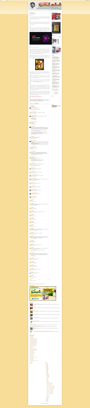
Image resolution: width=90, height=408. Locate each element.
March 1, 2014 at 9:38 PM (33, 134)
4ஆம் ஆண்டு (31, 354)
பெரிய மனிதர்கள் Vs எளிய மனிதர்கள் (55, 59)
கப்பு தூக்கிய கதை (53, 78)
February (48, 396)
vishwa (32, 182)
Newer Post (31, 279)
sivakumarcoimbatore (33, 189)
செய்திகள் (31, 337)
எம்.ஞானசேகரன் (32, 151)
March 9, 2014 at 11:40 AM (33, 238)
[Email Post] (34, 103)
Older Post (48, 279)
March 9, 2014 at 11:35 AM (33, 212)
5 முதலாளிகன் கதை (32, 348)
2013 (46, 398)
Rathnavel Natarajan (33, 196)
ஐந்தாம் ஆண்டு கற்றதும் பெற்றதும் (33, 349)
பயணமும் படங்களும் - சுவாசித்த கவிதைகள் (50, 386)
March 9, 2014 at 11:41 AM (33, 245)
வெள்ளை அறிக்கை (54, 72)
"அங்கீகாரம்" (50, 10)
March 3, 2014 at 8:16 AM (33, 176)
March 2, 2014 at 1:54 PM (33, 161)
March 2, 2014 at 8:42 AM (33, 149)
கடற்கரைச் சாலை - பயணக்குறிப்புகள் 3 (50, 391)
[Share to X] (36, 103)
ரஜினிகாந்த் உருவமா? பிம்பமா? (54, 81)
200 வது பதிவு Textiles (32, 352)
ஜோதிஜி (31, 203)
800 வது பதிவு (31, 359)
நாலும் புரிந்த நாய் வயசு (35, 327)
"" (38, 99)
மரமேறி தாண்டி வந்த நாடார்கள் (55, 56)
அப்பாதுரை (32, 136)
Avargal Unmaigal (33, 178)
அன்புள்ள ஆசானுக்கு (48, 382)
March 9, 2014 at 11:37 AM (33, 226)
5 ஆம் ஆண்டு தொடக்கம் (32, 355)
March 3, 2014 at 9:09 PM (33, 187)
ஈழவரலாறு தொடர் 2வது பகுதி (32, 344)
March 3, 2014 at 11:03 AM (33, 180)
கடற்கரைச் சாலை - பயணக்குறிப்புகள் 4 (50, 390)
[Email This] (35, 103)
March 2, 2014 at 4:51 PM (33, 169)
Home (29, 10)
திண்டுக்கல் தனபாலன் (33, 115)
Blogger (47, 403)
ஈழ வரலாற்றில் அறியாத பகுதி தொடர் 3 (33, 342)
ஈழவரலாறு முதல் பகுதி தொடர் (32, 339)
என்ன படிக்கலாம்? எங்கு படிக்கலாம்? (36, 317)
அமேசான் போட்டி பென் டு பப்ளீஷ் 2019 (33, 360)
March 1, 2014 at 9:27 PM (33, 124)
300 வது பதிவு (31, 353)
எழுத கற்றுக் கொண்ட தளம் (45, 10)
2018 (46, 370)
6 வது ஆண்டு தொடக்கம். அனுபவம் (33, 357)
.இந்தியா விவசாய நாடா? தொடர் (33, 345)
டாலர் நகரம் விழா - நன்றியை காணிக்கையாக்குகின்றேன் (54, 75)
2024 (46, 365)
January (47, 397)
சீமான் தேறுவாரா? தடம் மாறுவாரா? (33, 324)
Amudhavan (32, 126)
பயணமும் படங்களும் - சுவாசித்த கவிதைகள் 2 (51, 385)
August (47, 377)
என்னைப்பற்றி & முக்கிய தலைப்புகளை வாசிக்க (36, 10)
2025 (46, 364)
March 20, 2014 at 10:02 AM (33, 273)
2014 (46, 373)
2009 (46, 401)
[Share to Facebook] (37, 103)
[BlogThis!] (36, 103)
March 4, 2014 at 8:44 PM (33, 194)
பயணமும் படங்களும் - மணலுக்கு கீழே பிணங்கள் (51, 387)
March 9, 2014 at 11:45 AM (33, 259)
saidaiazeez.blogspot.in (33, 121)
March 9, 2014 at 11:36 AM (33, 219)
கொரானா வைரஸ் (31, 338)
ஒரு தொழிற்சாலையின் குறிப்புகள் (33, 340)
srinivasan (32, 171)
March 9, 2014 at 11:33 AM (33, 201)
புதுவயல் (31, 347)
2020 (46, 368)
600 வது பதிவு (31, 358)
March (47, 381)
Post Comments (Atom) (34, 280)
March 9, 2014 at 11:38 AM (33, 230)
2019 (46, 369)
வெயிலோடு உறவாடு (48, 395)
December (48, 374)
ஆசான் (47, 394)
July (47, 378)
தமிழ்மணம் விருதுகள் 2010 (32, 350)
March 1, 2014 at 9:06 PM (33, 113)
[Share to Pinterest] (38, 103)
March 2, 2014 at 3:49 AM (33, 138)
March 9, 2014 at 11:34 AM (33, 205)
